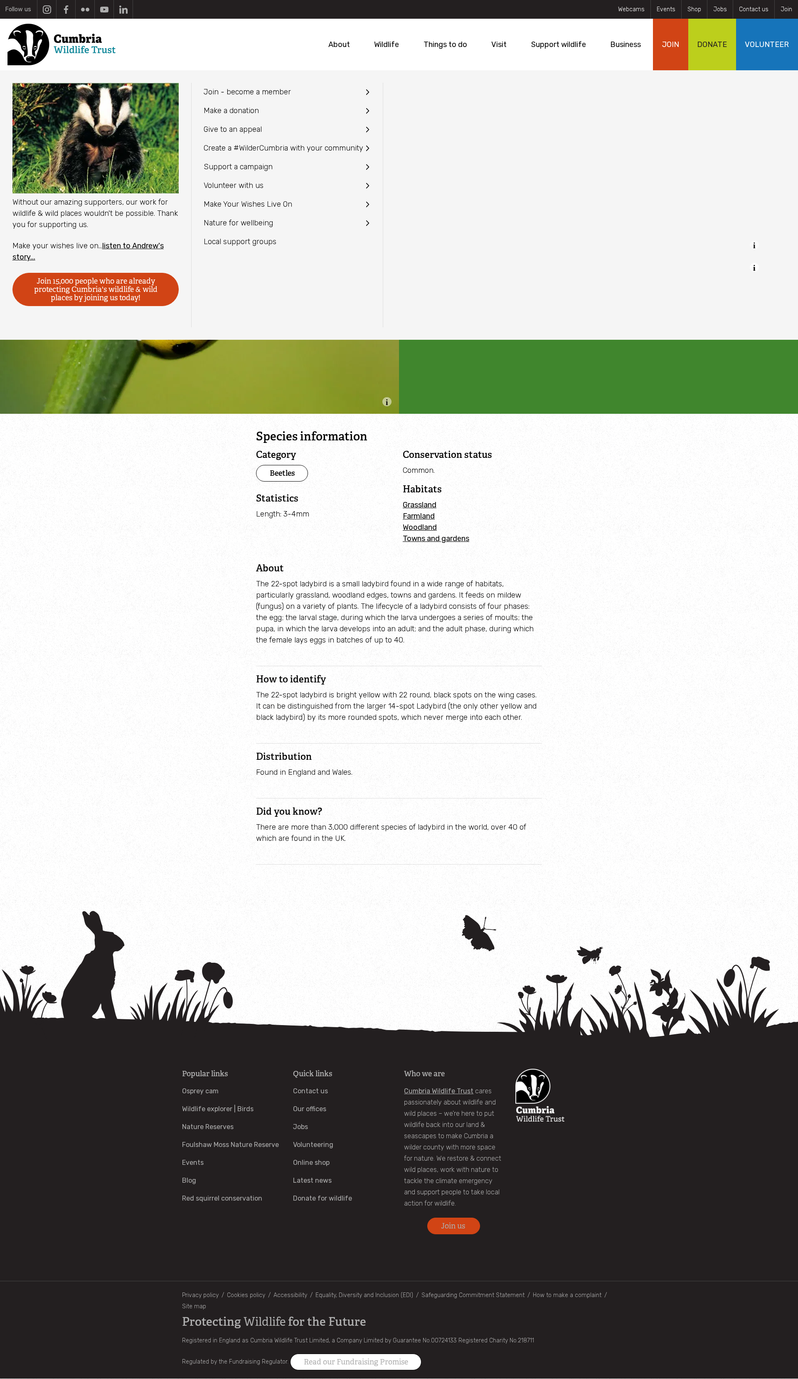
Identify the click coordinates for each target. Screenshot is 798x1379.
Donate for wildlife (322, 1198)
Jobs (720, 9)
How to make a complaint (567, 1295)
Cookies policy (246, 1295)
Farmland (419, 516)
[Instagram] (46, 9)
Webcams (631, 9)
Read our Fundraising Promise (356, 1362)
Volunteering (313, 1145)
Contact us (753, 9)
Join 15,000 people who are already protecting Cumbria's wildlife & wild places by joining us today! (96, 289)
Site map (194, 1306)
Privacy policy (200, 1295)
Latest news (312, 1180)
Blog (189, 1180)
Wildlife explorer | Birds (218, 1109)
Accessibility (290, 1295)
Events (666, 9)
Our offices (309, 1109)
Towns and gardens (436, 538)
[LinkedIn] (123, 9)
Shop (694, 9)
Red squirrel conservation (222, 1198)
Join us (454, 1226)
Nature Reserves (208, 1127)
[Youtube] (104, 9)
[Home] (61, 44)
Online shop (311, 1162)
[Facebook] (66, 9)
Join (786, 9)
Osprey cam (200, 1091)
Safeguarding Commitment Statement (473, 1295)
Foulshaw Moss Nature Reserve (230, 1145)
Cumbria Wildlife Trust (438, 1091)
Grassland (419, 504)
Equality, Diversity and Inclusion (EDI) (364, 1295)
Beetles (282, 473)
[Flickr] (85, 9)
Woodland (420, 527)
